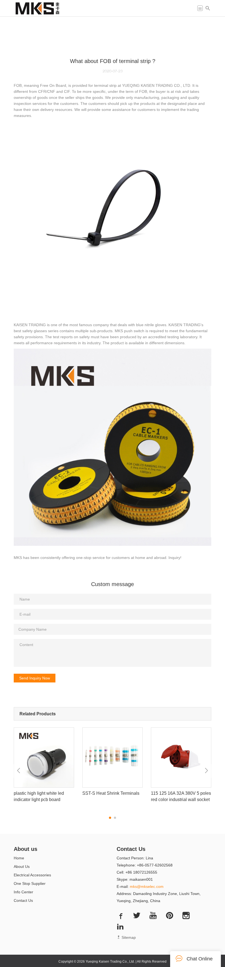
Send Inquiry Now (34, 678)
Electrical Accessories (32, 875)
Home (19, 858)
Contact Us (23, 900)
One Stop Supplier (30, 883)
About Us (22, 866)
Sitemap (128, 937)
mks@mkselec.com (147, 886)
